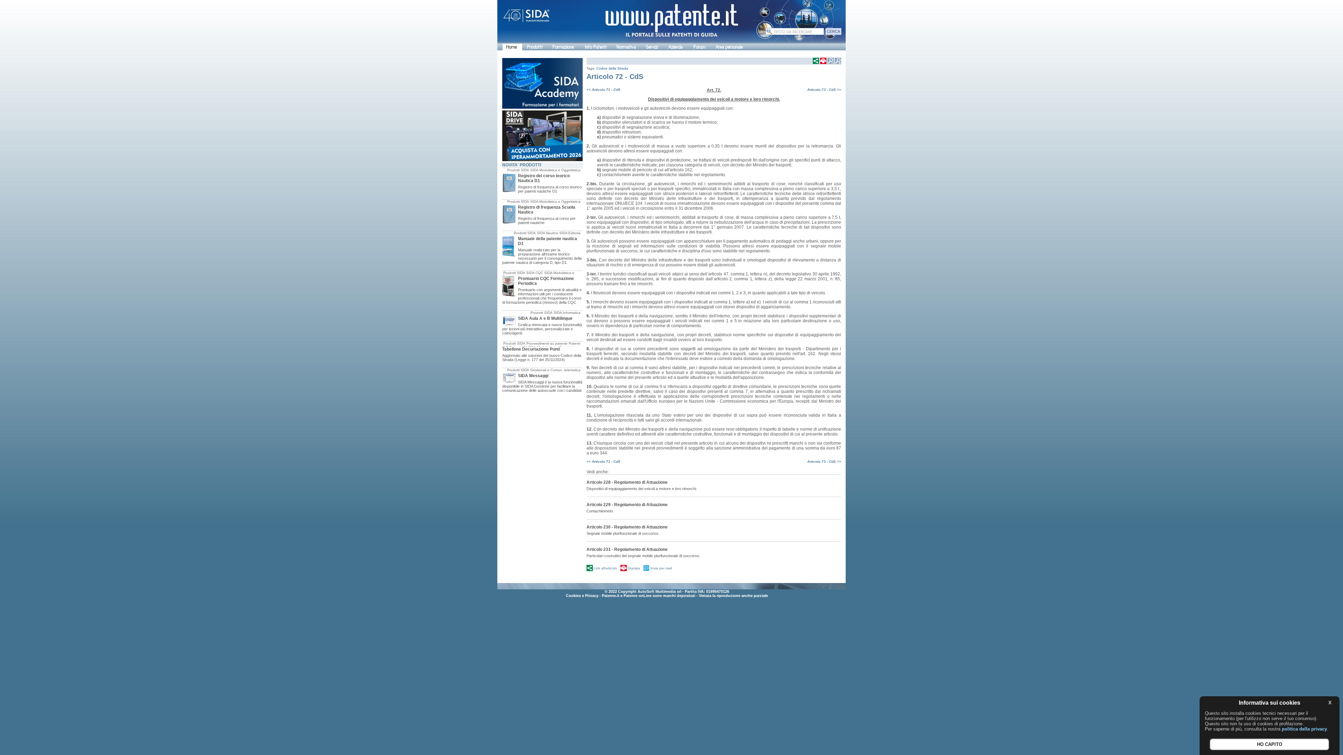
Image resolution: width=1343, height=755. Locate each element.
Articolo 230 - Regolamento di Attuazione (627, 527)
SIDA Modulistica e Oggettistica (555, 170)
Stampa (633, 568)
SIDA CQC (534, 273)
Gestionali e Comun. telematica (555, 370)
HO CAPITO (1269, 744)
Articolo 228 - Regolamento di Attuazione (627, 482)
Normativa (626, 47)
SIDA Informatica (567, 313)
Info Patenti (595, 47)
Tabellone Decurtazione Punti (531, 349)
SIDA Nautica (547, 233)
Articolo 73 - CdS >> (824, 90)
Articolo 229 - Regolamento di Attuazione (627, 504)
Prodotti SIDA (518, 170)
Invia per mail (661, 568)
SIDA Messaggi (533, 375)
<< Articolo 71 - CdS (603, 90)
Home (511, 47)
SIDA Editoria (570, 233)
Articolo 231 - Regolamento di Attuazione (627, 549)
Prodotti (534, 47)
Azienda (675, 47)
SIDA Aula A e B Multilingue (545, 318)
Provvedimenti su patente (547, 343)
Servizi (652, 47)
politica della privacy (1304, 729)
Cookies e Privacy (582, 596)
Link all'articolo (605, 568)
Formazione (563, 47)
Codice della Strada (612, 68)
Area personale (729, 47)
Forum (699, 47)
